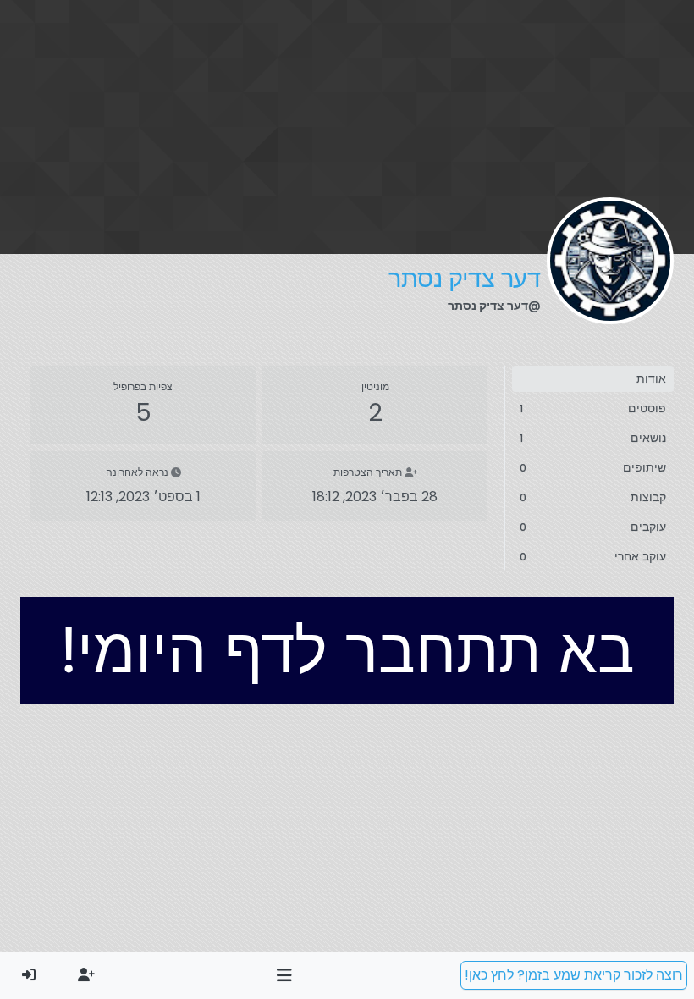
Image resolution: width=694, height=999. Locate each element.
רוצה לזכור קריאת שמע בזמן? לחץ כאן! (574, 975)
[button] (284, 975)
